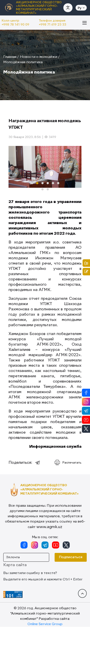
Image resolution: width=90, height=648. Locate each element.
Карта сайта (15, 565)
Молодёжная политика (23, 62)
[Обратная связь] (86, 271)
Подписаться (70, 557)
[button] (32, 183)
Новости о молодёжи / (40, 57)
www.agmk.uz (49, 527)
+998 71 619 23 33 (52, 24)
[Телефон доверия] (86, 263)
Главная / (11, 57)
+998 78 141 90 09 (15, 24)
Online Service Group (45, 624)
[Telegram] (38, 462)
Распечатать (71, 462)
